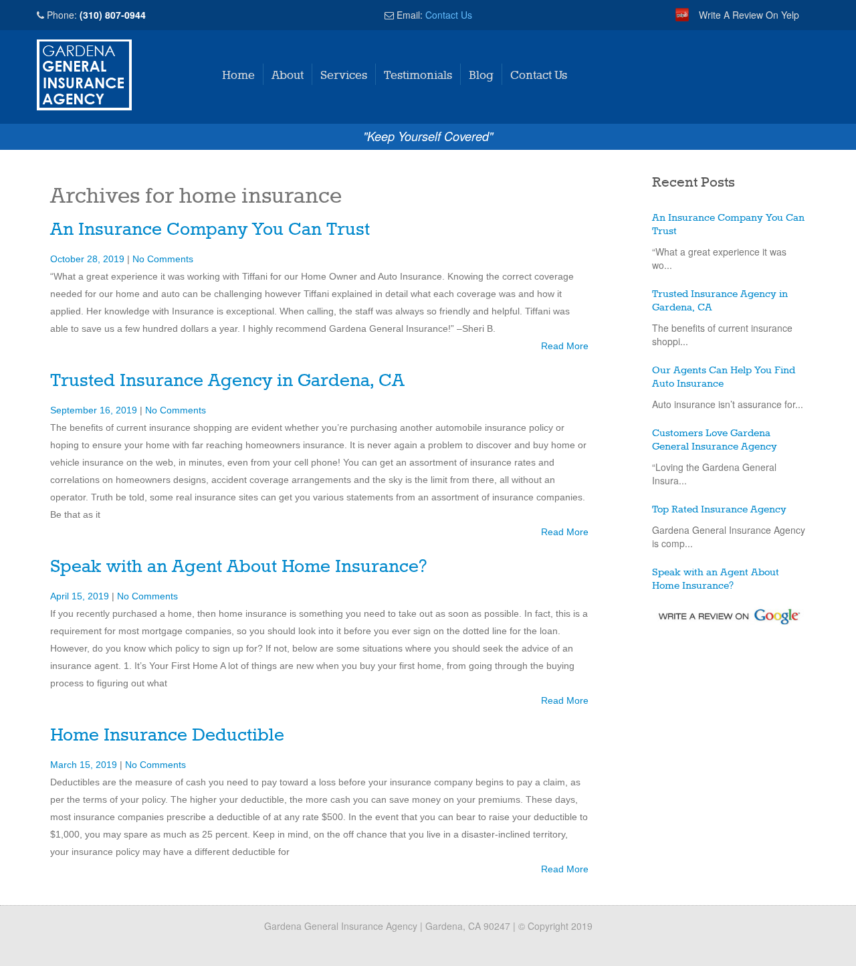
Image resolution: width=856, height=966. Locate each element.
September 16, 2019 (95, 410)
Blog (481, 75)
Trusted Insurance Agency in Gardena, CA (227, 381)
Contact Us (448, 14)
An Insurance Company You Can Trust (210, 230)
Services (343, 75)
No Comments (162, 259)
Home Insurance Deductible (167, 735)
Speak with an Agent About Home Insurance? (238, 567)
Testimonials (418, 75)
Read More (564, 346)
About (288, 75)
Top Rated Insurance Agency (719, 510)
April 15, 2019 (81, 596)
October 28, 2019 (88, 259)
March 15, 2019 (85, 764)
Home (238, 75)
